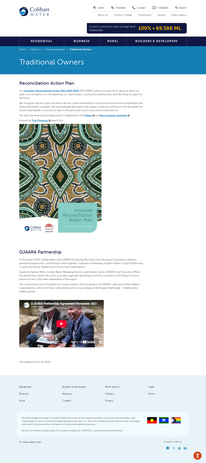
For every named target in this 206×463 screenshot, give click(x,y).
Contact (141, 7)
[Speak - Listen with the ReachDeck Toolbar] (197, 456)
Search (183, 7)
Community (144, 15)
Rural (112, 41)
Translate (120, 7)
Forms (151, 393)
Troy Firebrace (40, 120)
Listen (100, 7)
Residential (41, 41)
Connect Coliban (123, 15)
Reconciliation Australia (113, 115)
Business (82, 41)
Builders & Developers (156, 41)
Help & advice (179, 15)
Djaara (88, 115)
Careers (161, 15)
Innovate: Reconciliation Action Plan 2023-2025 (51, 90)
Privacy (109, 400)
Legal (151, 387)
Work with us (112, 387)
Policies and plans (55, 49)
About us (67, 393)
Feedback (162, 7)
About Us (103, 15)
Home (22, 49)
